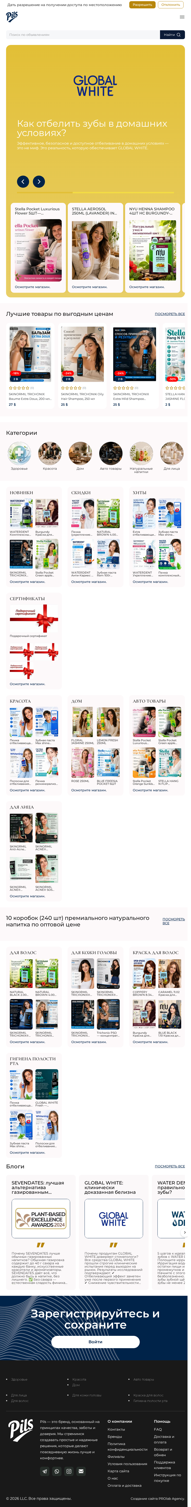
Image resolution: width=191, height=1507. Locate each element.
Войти (95, 1341)
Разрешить (142, 5)
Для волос (20, 1401)
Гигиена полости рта (150, 1401)
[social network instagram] (69, 1471)
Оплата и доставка (125, 1485)
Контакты (116, 1429)
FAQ (158, 1429)
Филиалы (116, 1456)
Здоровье (19, 1379)
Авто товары (143, 1379)
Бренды (115, 1436)
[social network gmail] (81, 1471)
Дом (76, 1385)
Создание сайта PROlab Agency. (158, 1499)
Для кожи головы (87, 1395)
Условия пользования (127, 1464)
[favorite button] (47, 329)
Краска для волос (148, 1395)
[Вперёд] (185, 1232)
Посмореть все (170, 314)
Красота (79, 1379)
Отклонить (170, 5)
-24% (68, 373)
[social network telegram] (44, 1471)
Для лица (19, 1395)
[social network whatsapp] (56, 1471)
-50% (172, 379)
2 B (16, 379)
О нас (113, 1478)
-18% (15, 373)
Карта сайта (118, 1471)
